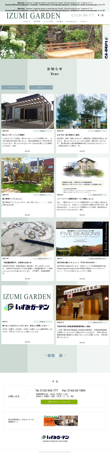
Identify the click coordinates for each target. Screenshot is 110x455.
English (84, 21)
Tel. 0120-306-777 (46, 390)
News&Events (71, 21)
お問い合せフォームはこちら (59, 402)
